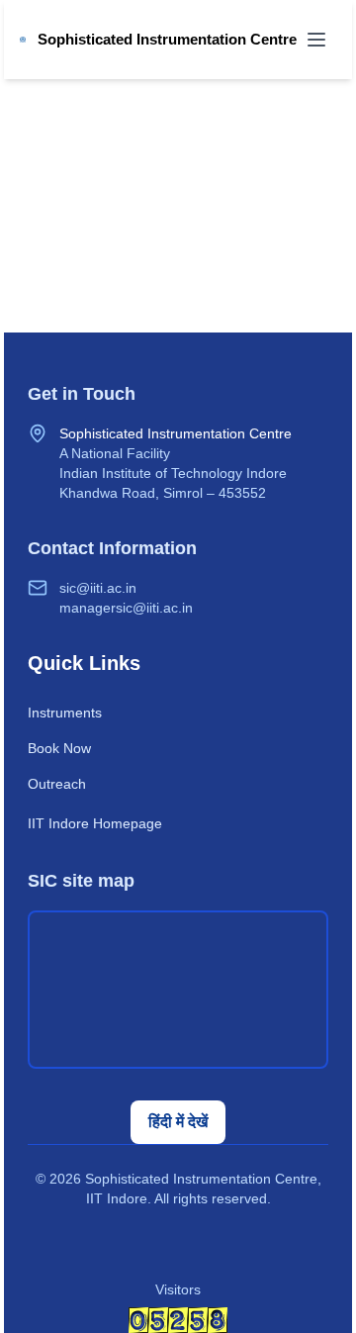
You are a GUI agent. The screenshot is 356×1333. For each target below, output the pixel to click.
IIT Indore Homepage (95, 823)
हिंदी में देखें (178, 1121)
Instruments (65, 712)
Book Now (59, 748)
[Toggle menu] (316, 39)
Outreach (57, 784)
